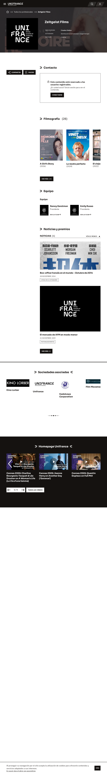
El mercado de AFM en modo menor (59, 334)
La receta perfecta (75, 164)
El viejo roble (100, 163)
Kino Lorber (12, 390)
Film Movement (94, 387)
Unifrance (38, 391)
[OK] (97, 768)
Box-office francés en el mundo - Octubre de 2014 (66, 273)
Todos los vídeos (35, 490)
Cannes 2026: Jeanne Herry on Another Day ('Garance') (50, 476)
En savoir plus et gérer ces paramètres (21, 771)
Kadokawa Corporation (66, 395)
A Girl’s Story (47, 163)
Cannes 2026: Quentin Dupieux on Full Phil (84, 474)
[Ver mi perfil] (100, 4)
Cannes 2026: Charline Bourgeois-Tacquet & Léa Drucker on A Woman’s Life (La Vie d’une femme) (20, 477)
